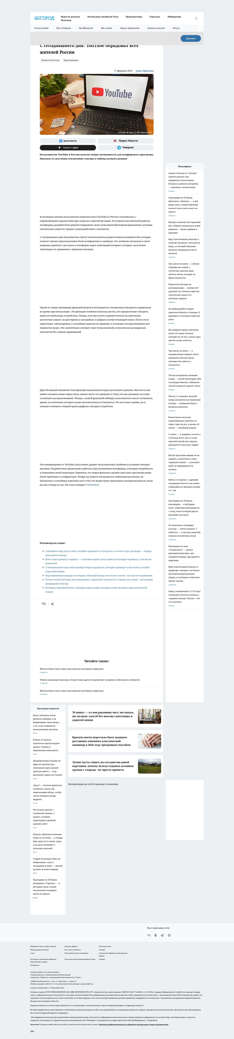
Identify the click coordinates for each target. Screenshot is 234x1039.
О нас (32, 953)
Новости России (50, 60)
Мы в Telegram (63, 28)
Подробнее (152, 1020)
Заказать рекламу (156, 28)
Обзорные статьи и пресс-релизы (43, 946)
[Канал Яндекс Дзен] (68, 147)
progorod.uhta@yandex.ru (40, 988)
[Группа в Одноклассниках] (155, 935)
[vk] (44, 604)
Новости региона (70, 16)
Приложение (71, 60)
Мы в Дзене (106, 28)
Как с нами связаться (73, 950)
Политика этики (105, 946)
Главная (102, 959)
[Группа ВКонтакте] (68, 141)
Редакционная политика (39, 950)
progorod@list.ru (87, 984)
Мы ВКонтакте (86, 28)
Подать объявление (130, 28)
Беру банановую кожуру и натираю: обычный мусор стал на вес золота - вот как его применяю (98, 575)
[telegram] (53, 604)
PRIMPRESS (92, 484)
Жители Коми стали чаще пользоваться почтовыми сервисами (72, 670)
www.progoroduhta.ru (51, 972)
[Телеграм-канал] (125, 147)
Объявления (174, 16)
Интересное (34, 965)
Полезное (66, 20)
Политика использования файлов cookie (80, 959)
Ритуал (176, 28)
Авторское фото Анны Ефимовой (135, 132)
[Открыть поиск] (196, 18)
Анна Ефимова (144, 70)
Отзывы (102, 950)
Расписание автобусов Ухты (102, 16)
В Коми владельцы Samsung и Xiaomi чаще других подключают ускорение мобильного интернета (90, 681)
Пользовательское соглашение (76, 953)
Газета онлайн (41, 28)
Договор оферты (71, 946)
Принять (191, 38)
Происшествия (134, 16)
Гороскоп (155, 16)
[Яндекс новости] (125, 141)
